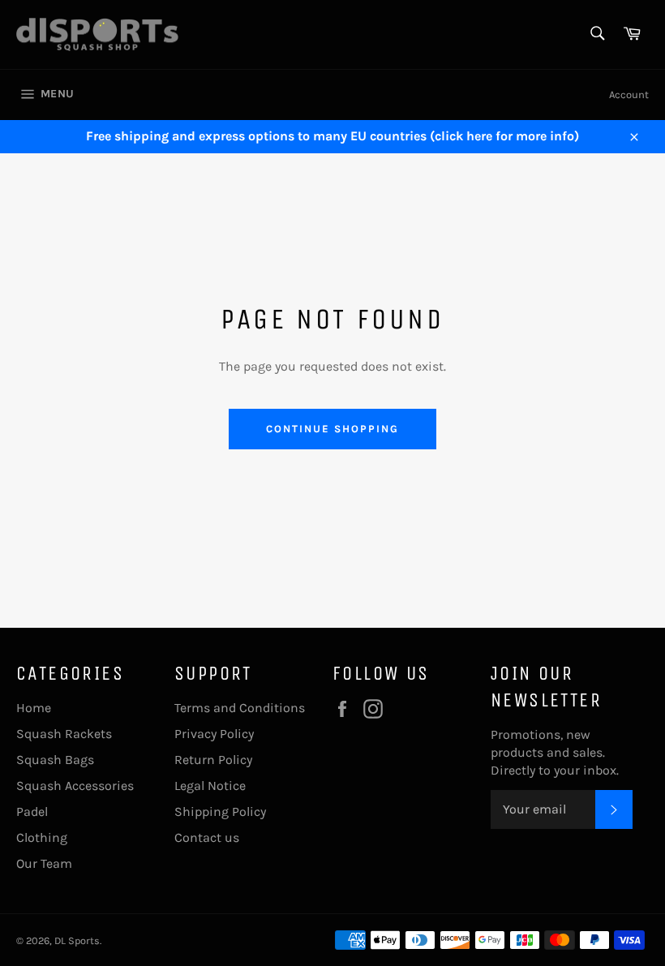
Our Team (44, 863)
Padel (32, 811)
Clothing (41, 837)
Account (629, 94)
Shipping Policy (220, 811)
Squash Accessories (75, 785)
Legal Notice (210, 785)
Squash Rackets (64, 733)
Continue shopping (332, 429)
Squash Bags (55, 759)
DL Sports (77, 940)
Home (33, 707)
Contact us (206, 837)
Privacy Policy (214, 733)
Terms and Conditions (239, 707)
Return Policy (213, 759)
